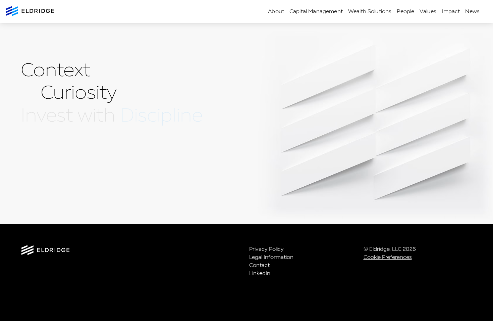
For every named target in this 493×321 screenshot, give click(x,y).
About (276, 11)
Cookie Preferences (388, 257)
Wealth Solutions (370, 11)
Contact (259, 265)
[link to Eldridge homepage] (30, 11)
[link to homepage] (132, 251)
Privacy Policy (266, 249)
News (472, 11)
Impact (451, 11)
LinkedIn (259, 273)
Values (428, 11)
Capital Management (316, 11)
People (405, 11)
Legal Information (271, 257)
